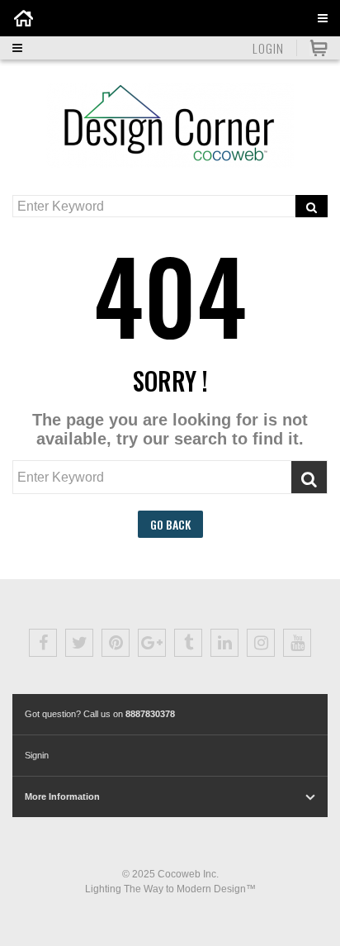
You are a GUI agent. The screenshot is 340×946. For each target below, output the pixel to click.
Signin (37, 755)
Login (268, 48)
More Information (62, 796)
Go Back (170, 524)
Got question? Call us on (100, 714)
